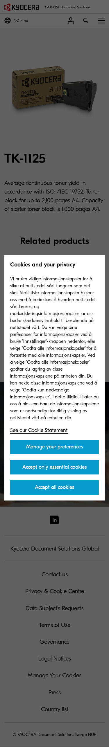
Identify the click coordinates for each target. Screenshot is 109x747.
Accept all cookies (54, 487)
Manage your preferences (54, 447)
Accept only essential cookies (54, 467)
